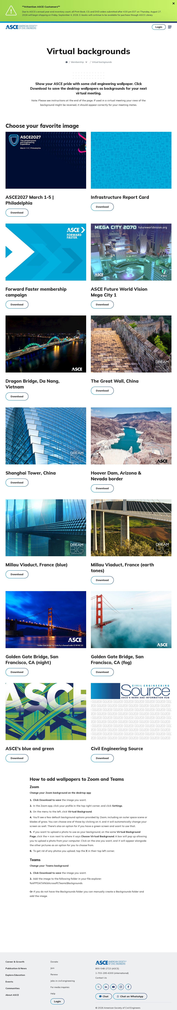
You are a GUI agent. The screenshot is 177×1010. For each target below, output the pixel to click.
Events (9, 981)
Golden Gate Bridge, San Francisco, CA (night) (32, 659)
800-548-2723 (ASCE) (107, 968)
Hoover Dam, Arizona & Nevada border (116, 475)
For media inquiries (59, 987)
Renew (54, 974)
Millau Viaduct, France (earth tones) (122, 567)
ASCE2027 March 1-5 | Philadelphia (30, 200)
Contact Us (101, 977)
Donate (54, 961)
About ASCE (12, 995)
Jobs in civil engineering (62, 980)
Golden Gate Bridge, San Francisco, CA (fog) (117, 659)
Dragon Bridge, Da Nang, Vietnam (32, 384)
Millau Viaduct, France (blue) (37, 564)
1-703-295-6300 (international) (112, 973)
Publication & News (16, 968)
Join (52, 968)
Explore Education (15, 975)
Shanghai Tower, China (31, 473)
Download (17, 212)
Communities (13, 988)
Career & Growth (15, 961)
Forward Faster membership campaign (36, 292)
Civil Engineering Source (117, 748)
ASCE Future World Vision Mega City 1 (119, 292)
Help (52, 993)
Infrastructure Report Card (120, 197)
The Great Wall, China (115, 381)
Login (158, 27)
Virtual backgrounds (102, 62)
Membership (77, 62)
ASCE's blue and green (30, 748)
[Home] (66, 62)
